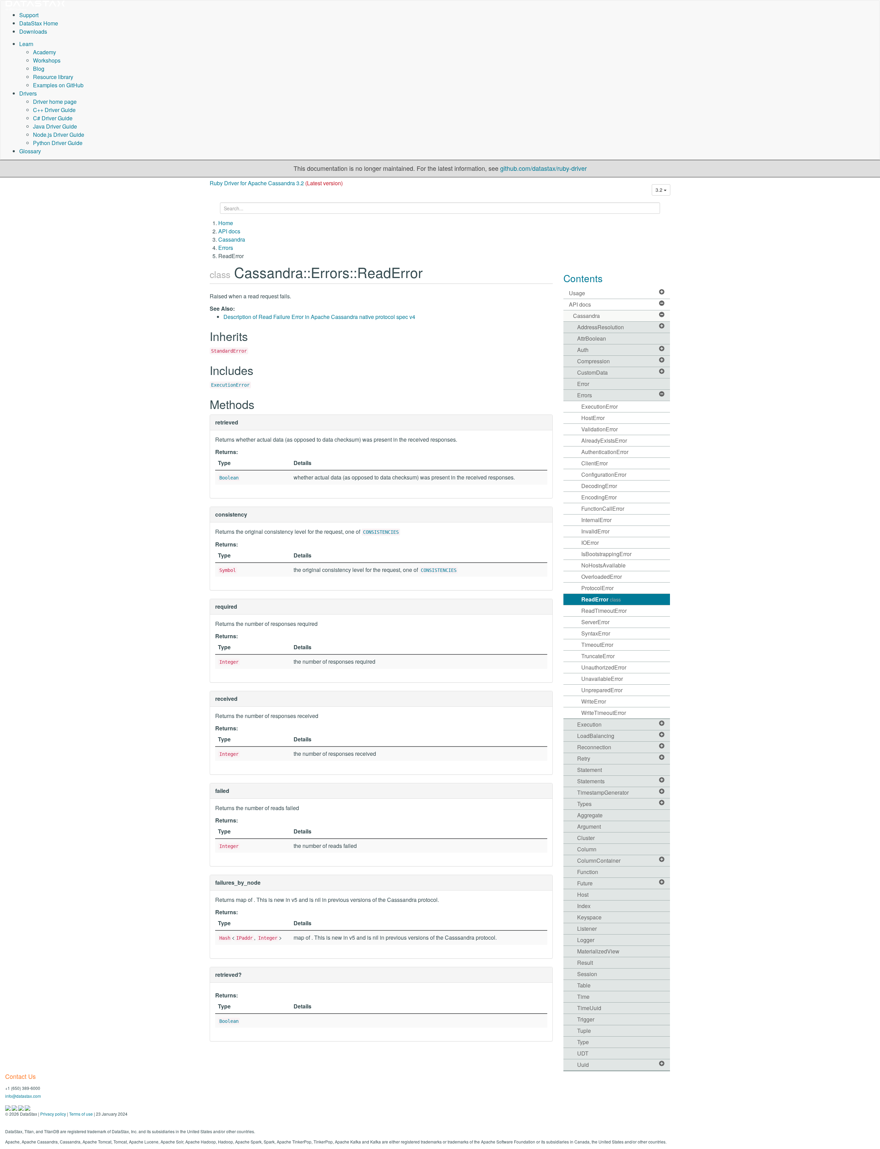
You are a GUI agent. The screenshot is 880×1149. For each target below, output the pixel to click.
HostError (593, 418)
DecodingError (599, 486)
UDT (582, 1053)
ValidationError (599, 429)
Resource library (53, 77)
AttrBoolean (591, 338)
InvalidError (595, 531)
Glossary (30, 151)
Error (583, 384)
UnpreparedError (602, 690)
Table (584, 985)
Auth (582, 350)
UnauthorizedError (603, 667)
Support (28, 15)
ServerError (595, 622)
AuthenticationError (604, 452)
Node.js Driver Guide (58, 135)
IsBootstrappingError (606, 554)
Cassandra (231, 239)
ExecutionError (230, 385)
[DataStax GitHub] (27, 1107)
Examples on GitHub (58, 85)
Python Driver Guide (57, 143)
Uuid (583, 1065)
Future (585, 883)
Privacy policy (53, 1114)
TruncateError (598, 656)
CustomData (592, 372)
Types (584, 804)
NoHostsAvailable (603, 565)
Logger (585, 940)
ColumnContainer (598, 860)
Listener (587, 928)
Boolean (229, 477)
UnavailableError (602, 679)
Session (587, 974)
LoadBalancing (595, 736)
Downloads (33, 31)
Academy (44, 52)
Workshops (46, 60)
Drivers (28, 93)
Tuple (584, 1031)
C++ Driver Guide (54, 110)
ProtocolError (597, 588)
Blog (38, 69)
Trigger (585, 1019)
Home (225, 223)
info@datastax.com (23, 1096)
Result (585, 962)
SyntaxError (595, 633)
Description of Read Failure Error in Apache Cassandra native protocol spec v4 (319, 317)
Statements (591, 781)
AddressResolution (600, 327)
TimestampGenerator (603, 792)
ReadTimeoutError (604, 611)
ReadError (601, 599)
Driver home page (55, 102)
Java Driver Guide (55, 126)
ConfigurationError (603, 474)
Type (583, 1042)
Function (587, 872)
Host (582, 894)
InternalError (596, 520)
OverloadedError (601, 577)
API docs (229, 231)
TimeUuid (589, 1008)
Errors (225, 248)
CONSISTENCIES (381, 532)
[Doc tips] (15, 1107)
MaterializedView (598, 951)
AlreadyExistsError (604, 440)
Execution (589, 724)
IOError (590, 542)
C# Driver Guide (53, 118)
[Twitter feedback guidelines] (21, 1107)
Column (586, 849)
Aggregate (590, 815)
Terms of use (81, 1114)
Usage (577, 293)
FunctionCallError (602, 508)
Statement (589, 770)
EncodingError (599, 497)
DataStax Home (38, 23)
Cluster (586, 838)
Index (584, 906)
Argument (589, 826)
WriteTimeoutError (603, 713)
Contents (583, 278)
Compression (593, 361)
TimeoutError (597, 645)
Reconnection (594, 747)
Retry (583, 758)
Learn (26, 44)
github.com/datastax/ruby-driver (543, 168)
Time (583, 997)
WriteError (593, 701)
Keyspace (589, 917)
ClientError (594, 463)
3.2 (660, 189)
